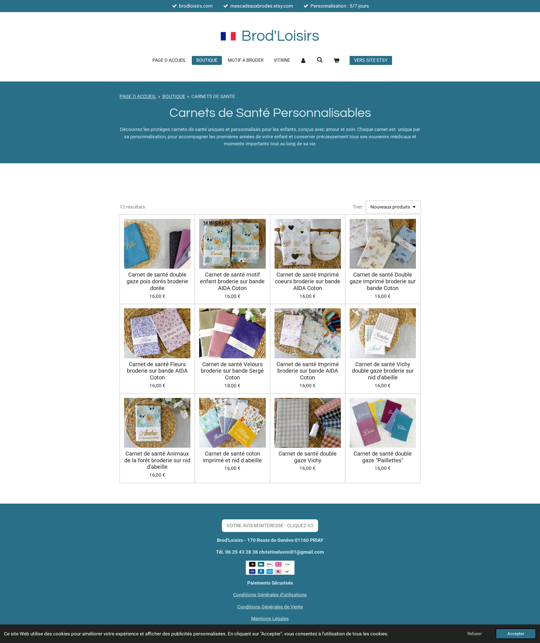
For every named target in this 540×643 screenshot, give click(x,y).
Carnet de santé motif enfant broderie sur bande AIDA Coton (232, 281)
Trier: (358, 207)
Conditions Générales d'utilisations (270, 594)
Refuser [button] (474, 633)
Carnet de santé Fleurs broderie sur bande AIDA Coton (157, 371)
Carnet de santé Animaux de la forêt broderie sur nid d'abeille (157, 460)
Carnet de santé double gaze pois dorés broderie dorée (157, 281)
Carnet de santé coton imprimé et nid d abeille (232, 457)
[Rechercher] (319, 60)
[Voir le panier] (336, 60)
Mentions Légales (270, 618)
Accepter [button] (515, 633)
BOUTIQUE (173, 96)
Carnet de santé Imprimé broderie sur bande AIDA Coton (307, 371)
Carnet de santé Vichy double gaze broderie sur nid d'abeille (383, 371)
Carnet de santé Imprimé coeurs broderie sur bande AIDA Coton (307, 281)
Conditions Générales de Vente (270, 607)
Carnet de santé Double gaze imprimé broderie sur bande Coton (383, 281)
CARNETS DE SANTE (213, 96)
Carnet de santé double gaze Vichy (307, 457)
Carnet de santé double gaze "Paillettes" (383, 457)
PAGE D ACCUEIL (138, 96)
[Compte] (303, 60)
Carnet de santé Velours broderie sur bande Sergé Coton (232, 371)
